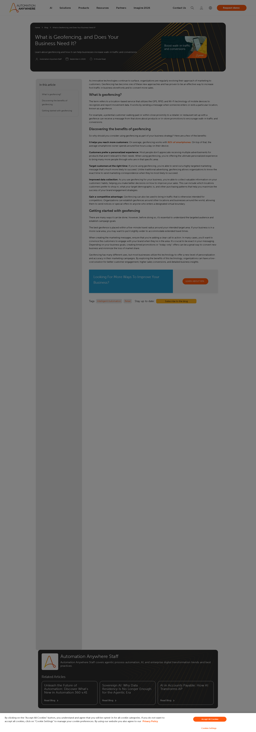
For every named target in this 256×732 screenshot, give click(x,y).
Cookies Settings (208, 728)
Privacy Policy (150, 721)
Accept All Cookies (209, 719)
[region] (128, 722)
